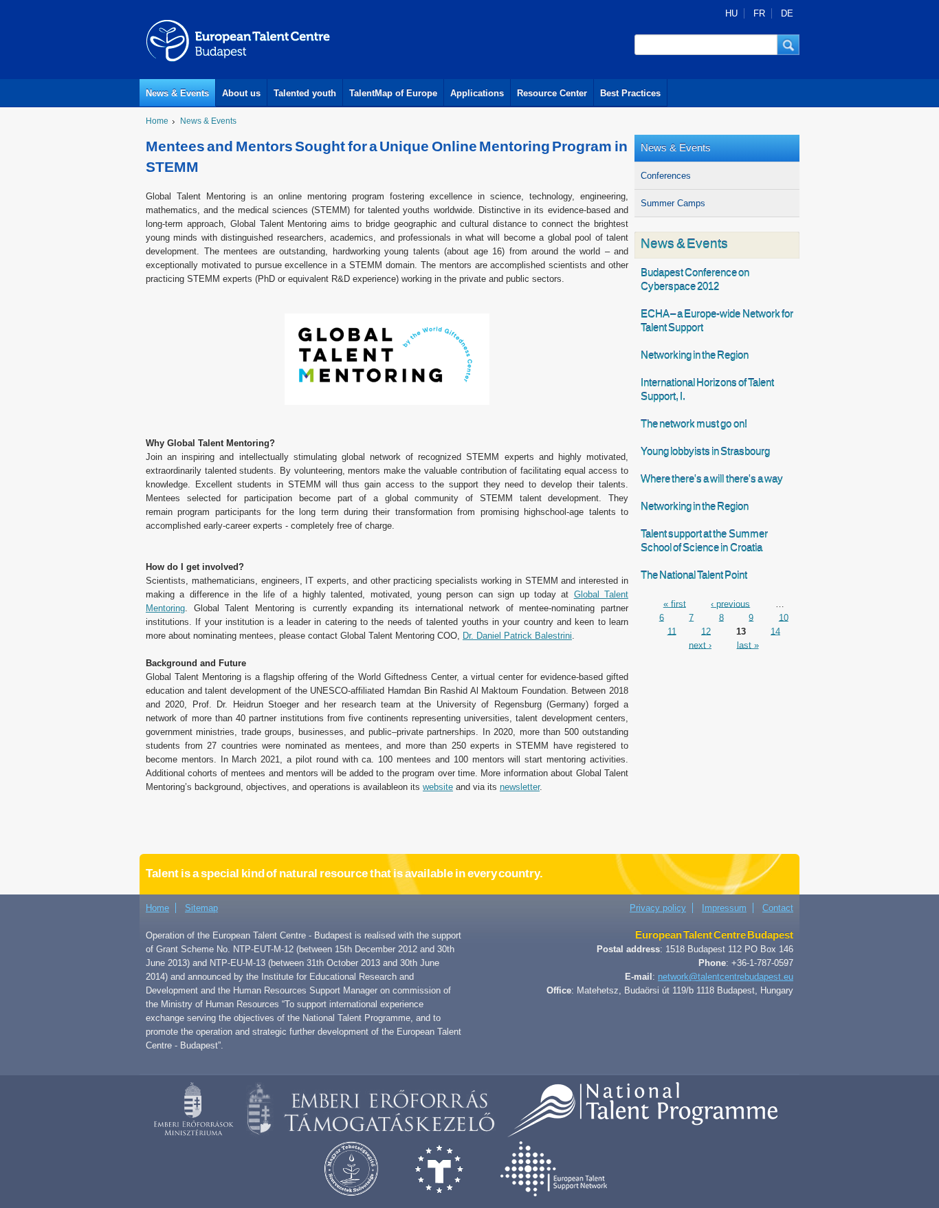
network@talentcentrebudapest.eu (725, 976)
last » (748, 644)
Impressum (724, 908)
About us (241, 93)
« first (674, 603)
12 (706, 631)
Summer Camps (673, 203)
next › (700, 644)
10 (783, 617)
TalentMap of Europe (393, 93)
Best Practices (630, 93)
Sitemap (201, 908)
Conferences (666, 176)
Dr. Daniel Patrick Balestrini (517, 635)
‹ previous (730, 603)
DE (787, 13)
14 (775, 631)
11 (671, 631)
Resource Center (552, 93)
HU (731, 13)
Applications (477, 93)
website (438, 787)
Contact (777, 908)
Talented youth (305, 93)
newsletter (520, 787)
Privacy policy (658, 908)
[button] (788, 44)
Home (157, 121)
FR (759, 13)
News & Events (177, 93)
